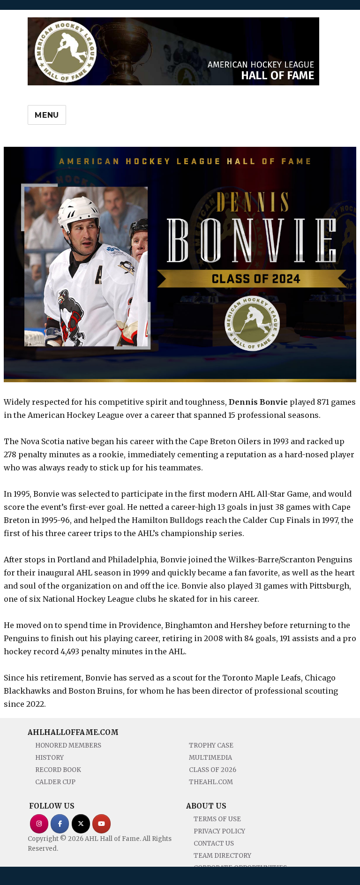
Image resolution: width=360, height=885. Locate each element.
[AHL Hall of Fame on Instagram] (39, 823)
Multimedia (210, 758)
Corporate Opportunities (240, 868)
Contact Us (214, 843)
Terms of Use (217, 819)
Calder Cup (55, 782)
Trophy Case (211, 745)
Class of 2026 (212, 770)
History (49, 758)
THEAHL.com (211, 782)
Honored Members (68, 745)
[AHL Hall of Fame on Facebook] (60, 823)
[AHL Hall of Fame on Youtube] (101, 823)
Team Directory (222, 856)
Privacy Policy (219, 831)
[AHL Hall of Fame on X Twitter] (81, 823)
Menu (47, 115)
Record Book (58, 770)
